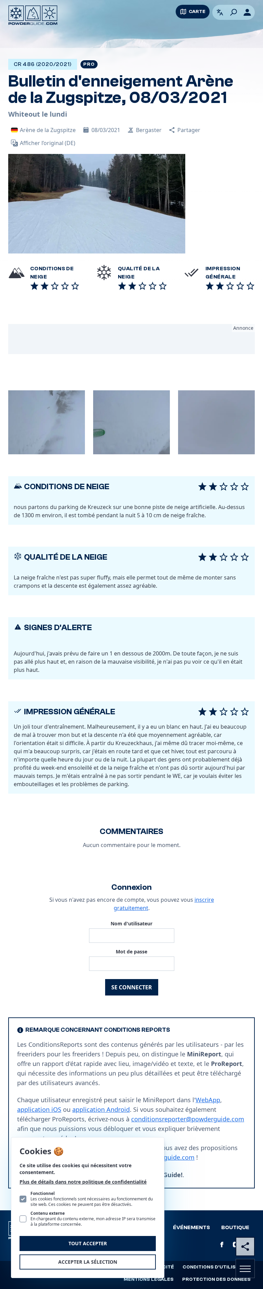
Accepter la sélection (87, 1262)
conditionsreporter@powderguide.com (187, 1119)
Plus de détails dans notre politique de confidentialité (83, 1182)
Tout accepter (87, 1243)
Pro (89, 64)
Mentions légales (149, 1279)
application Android (101, 1109)
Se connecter (131, 987)
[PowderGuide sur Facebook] (221, 1244)
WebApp (208, 1100)
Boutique (235, 1227)
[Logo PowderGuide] (33, 15)
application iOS (39, 1109)
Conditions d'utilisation (217, 1267)
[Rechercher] (233, 12)
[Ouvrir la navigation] (245, 1268)
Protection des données (216, 1279)
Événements (191, 1227)
